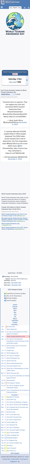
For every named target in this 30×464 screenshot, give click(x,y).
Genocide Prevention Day (14, 417)
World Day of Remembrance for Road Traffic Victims (17, 369)
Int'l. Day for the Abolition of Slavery (17, 402)
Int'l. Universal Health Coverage (16, 430)
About (27, 456)
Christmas (10, 445)
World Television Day (13, 373)
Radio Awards (11, 380)
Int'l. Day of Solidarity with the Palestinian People (15, 386)
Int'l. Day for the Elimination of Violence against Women (18, 377)
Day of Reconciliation (13, 432)
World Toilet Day (11, 361)
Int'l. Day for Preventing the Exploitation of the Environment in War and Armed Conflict (18, 341)
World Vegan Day (12, 329)
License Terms (15, 459)
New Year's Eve (11, 451)
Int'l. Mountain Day (12, 425)
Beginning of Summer (13, 397)
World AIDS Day (11, 399)
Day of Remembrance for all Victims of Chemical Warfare (18, 391)
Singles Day (10, 350)
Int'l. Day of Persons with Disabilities (17, 404)
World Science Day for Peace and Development (16, 347)
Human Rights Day (12, 422)
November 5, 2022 (15, 159)
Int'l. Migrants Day (12, 440)
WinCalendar (12, 2)
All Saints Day (11, 326)
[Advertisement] (15, 53)
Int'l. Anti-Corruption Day (14, 419)
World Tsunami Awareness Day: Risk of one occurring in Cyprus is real (14, 214)
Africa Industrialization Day (14, 363)
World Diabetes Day (12, 353)
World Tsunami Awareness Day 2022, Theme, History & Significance (15, 228)
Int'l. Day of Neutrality (13, 427)
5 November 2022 (16, 283)
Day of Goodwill (11, 448)
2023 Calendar (15, 453)
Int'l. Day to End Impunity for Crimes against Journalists (17, 333)
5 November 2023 (16, 285)
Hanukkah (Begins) (12, 438)
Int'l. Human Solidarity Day (14, 443)
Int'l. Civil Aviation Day (13, 414)
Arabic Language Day (13, 435)
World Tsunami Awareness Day (16, 336)
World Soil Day (11, 412)
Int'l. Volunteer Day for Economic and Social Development (17, 408)
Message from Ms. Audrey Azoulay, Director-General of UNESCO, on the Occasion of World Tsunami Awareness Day (15, 219)
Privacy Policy (6, 459)
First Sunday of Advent (13, 383)
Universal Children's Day (14, 366)
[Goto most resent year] (27, 80)
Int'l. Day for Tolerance (13, 355)
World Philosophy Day (13, 358)
